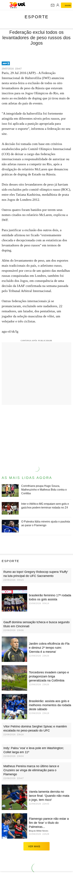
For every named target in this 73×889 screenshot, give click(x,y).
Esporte (37, 16)
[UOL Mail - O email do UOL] (53, 5)
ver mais (34, 846)
